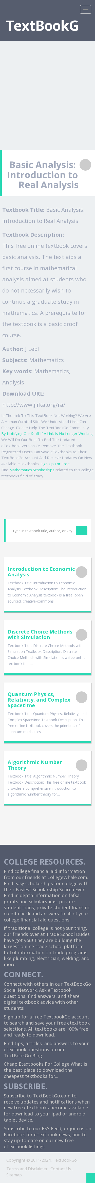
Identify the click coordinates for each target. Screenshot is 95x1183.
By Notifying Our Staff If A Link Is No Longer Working (47, 433)
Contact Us (60, 1169)
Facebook (14, 1134)
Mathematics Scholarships (31, 469)
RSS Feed (51, 1128)
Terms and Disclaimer (27, 1169)
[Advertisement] (47, 92)
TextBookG (42, 25)
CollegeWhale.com (67, 877)
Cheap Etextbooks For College (36, 1064)
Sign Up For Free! (55, 463)
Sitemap (14, 1175)
